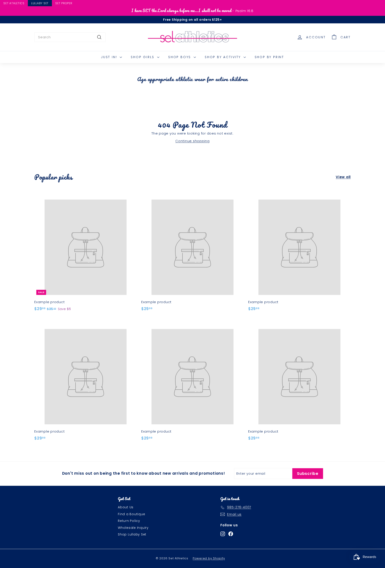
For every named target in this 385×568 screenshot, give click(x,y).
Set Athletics (14, 3)
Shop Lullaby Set (132, 534)
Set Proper (63, 3)
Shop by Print (269, 57)
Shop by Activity (223, 57)
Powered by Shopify (209, 558)
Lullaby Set (40, 3)
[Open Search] (383, 3)
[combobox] (70, 37)
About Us (125, 507)
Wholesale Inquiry (133, 527)
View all (343, 177)
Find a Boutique (131, 514)
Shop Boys (180, 57)
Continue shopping (192, 141)
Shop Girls (143, 57)
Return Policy (129, 521)
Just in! (110, 57)
